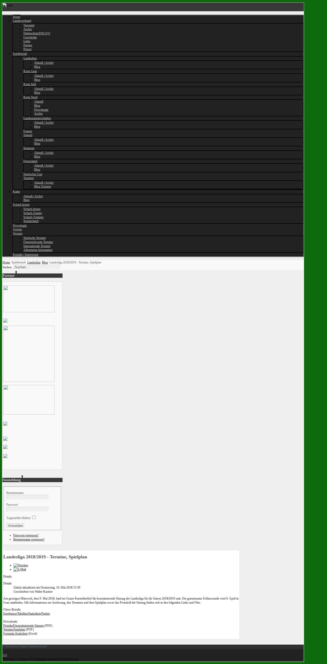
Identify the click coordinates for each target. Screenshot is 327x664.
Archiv (28, 29)
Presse (27, 49)
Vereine (17, 229)
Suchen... (8, 267)
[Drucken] (21, 565)
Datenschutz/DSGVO (37, 33)
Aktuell (38, 101)
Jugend (28, 135)
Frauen (28, 131)
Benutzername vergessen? (28, 539)
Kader (16, 191)
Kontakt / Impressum (25, 254)
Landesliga (30, 58)
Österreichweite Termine (38, 242)
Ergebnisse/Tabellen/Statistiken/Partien (26, 613)
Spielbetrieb (20, 54)
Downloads (41, 110)
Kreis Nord (30, 97)
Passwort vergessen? (26, 535)
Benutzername (15, 493)
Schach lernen (21, 204)
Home (16, 17)
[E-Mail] (20, 569)
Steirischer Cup (33, 174)
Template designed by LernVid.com (57, 659)
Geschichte (30, 37)
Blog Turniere (42, 186)
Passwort (12, 504)
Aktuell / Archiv (44, 62)
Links (27, 41)
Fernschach (30, 161)
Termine (17, 233)
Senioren (29, 148)
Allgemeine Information (38, 250)
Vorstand (29, 25)
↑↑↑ (5, 655)
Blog (37, 67)
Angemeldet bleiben (18, 518)
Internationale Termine (37, 246)
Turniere (29, 178)
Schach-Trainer (33, 213)
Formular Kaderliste (15, 633)
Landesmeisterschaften (37, 118)
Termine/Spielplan (14, 629)
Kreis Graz (30, 71)
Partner (28, 45)
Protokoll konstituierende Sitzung (23, 625)
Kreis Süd (30, 84)
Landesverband (22, 21)
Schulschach (31, 221)
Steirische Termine (35, 238)
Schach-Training (33, 217)
